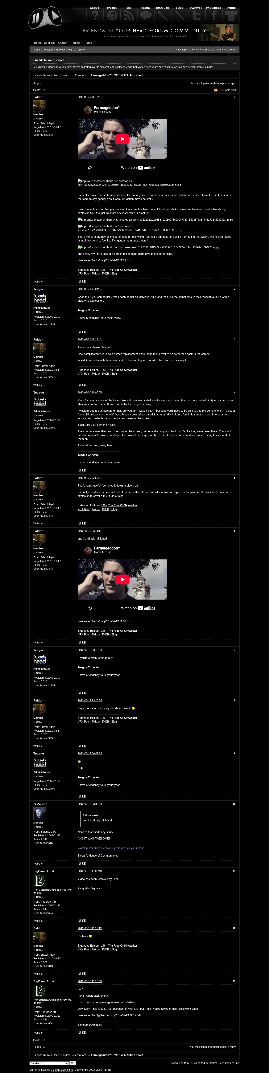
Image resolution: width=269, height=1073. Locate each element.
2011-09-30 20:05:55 (90, 392)
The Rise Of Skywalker (122, 269)
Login (88, 42)
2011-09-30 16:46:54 (90, 96)
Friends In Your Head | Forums (52, 75)
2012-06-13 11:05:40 (90, 871)
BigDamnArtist (43, 871)
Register (76, 42)
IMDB (105, 273)
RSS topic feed (227, 90)
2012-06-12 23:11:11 (90, 530)
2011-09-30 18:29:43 (90, 339)
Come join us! (205, 67)
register (214, 83)
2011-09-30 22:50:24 (90, 477)
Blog (114, 273)
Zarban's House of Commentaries (98, 855)
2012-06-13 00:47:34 (90, 753)
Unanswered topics (203, 49)
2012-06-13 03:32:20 (90, 803)
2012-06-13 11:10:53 (90, 981)
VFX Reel (84, 273)
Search (62, 42)
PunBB (188, 1063)
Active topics (182, 49)
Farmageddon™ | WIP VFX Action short (117, 75)
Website (38, 281)
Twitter (96, 273)
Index (37, 42)
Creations (81, 75)
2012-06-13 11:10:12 (90, 928)
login (204, 83)
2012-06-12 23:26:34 (90, 700)
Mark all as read (226, 49)
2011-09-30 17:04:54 (90, 289)
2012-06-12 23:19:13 (90, 650)
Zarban (42, 804)
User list (49, 42)
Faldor (38, 97)
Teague (38, 289)
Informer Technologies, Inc (224, 1063)
